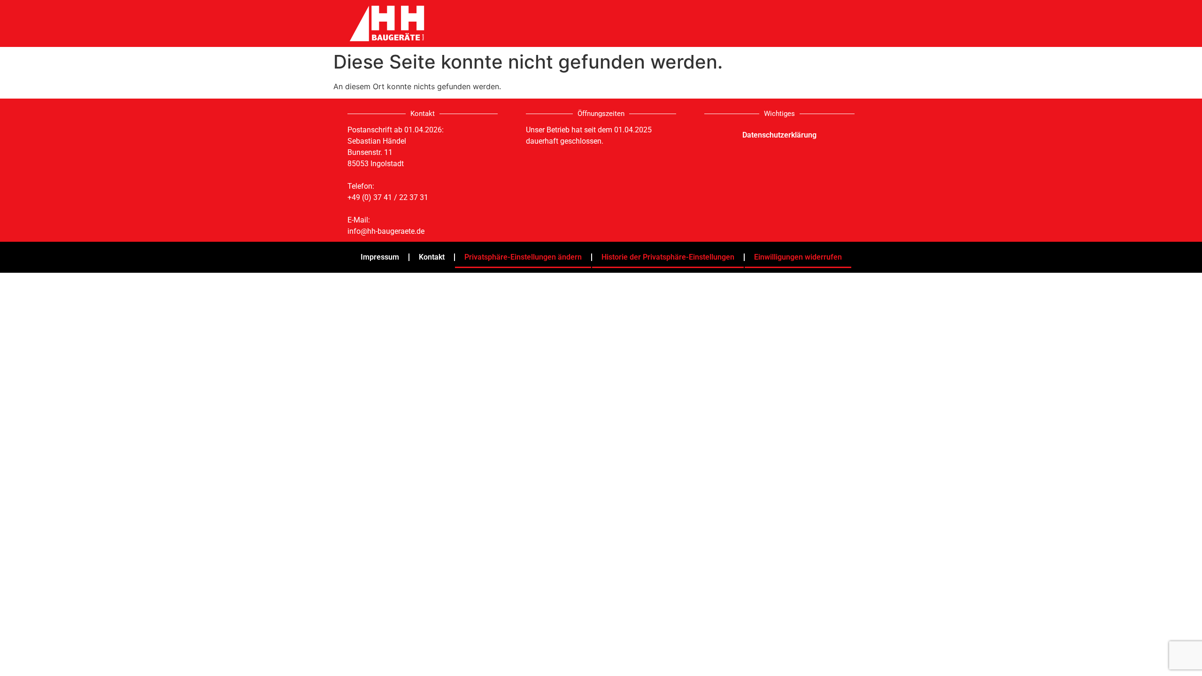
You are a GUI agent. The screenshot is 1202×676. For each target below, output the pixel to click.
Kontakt (432, 257)
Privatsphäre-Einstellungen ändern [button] (523, 257)
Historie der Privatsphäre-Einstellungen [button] (667, 257)
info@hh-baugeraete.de (385, 231)
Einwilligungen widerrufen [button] (798, 257)
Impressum (380, 257)
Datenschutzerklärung (779, 135)
